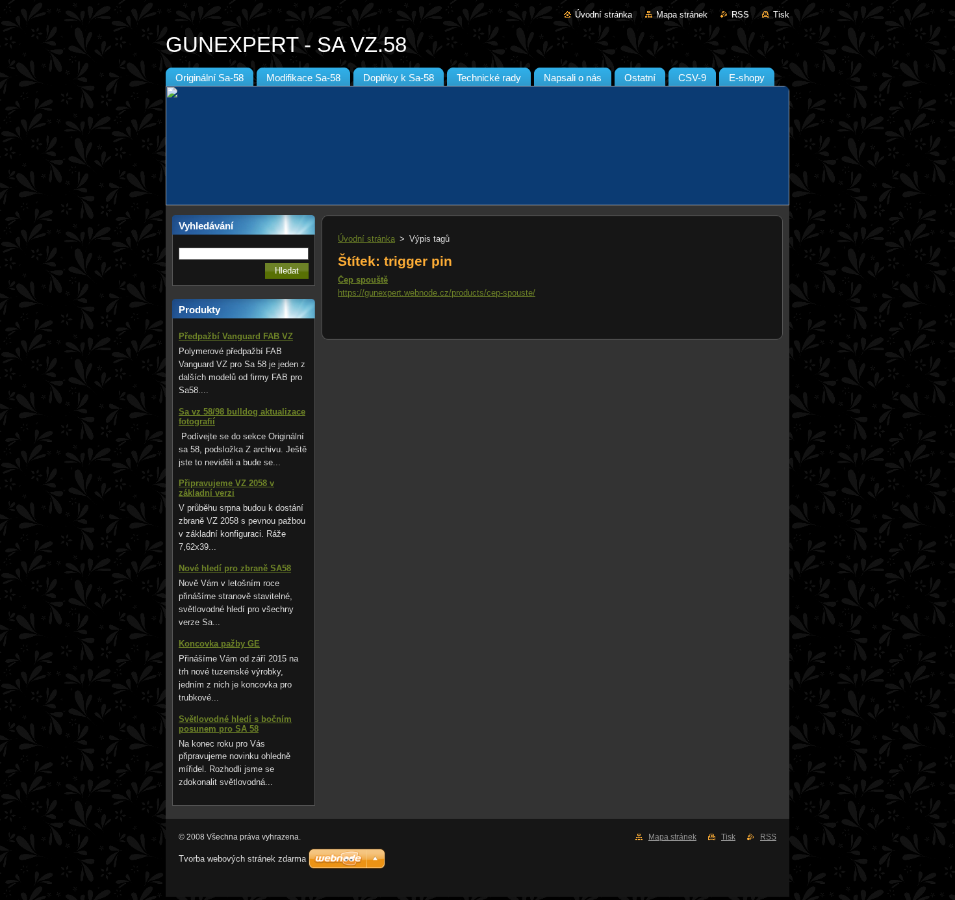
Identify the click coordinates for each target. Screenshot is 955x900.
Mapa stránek (681, 14)
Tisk (781, 14)
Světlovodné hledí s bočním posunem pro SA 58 (235, 724)
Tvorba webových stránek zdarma (242, 859)
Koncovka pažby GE (219, 644)
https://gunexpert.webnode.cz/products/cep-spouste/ (436, 293)
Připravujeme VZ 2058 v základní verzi (226, 488)
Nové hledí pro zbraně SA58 (235, 568)
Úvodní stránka (603, 14)
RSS (740, 14)
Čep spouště (363, 280)
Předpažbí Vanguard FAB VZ (236, 336)
